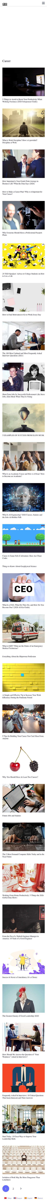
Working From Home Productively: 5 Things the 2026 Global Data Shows (23, 896)
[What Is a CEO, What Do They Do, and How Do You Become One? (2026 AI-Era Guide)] (23, 587)
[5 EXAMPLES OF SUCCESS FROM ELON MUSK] (23, 418)
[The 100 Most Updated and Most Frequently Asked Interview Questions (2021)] (23, 336)
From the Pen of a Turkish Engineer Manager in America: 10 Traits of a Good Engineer (20, 937)
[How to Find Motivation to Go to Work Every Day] (23, 297)
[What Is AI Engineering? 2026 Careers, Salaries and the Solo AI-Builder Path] (23, 497)
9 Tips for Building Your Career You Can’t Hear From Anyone (23, 737)
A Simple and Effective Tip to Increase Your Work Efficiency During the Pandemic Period (21, 696)
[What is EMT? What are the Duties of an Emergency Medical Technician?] (23, 628)
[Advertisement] (23, 34)
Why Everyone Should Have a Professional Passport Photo (22, 233)
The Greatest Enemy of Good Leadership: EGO (20, 1016)
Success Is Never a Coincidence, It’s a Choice (19, 977)
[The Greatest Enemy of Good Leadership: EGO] (23, 998)
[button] (43, 3)
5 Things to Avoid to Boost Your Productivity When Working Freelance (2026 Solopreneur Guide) (22, 100)
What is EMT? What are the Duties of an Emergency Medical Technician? (22, 647)
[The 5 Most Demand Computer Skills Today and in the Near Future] (23, 837)
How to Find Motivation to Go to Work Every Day (21, 314)
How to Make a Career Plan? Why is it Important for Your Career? (22, 192)
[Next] (20, 1188)
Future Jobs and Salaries (11, 815)
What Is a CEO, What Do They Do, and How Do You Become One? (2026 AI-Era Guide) (23, 606)
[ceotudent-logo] (4, 3)
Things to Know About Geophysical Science (19, 566)
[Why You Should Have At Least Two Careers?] (23, 759)
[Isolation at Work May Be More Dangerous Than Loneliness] (23, 1160)
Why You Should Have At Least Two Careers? (20, 777)
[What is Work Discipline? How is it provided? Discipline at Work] (23, 123)
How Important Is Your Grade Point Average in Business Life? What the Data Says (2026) (20, 182)
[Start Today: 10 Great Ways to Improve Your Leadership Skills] (23, 1119)
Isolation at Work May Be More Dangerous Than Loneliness (21, 1178)
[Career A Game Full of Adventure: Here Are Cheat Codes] (23, 538)
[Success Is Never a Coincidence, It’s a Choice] (23, 960)
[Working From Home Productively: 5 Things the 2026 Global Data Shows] (23, 878)
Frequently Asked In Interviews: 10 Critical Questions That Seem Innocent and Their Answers (23, 1096)
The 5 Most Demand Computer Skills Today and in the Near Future (23, 855)
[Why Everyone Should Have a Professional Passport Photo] (23, 215)
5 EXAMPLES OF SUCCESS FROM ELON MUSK (23, 435)
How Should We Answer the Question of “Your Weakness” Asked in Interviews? (20, 1055)
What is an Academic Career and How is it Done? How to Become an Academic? (23, 474)
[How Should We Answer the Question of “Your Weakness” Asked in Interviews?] (23, 1037)
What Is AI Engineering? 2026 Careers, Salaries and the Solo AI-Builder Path (22, 515)
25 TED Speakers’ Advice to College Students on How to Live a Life (23, 274)
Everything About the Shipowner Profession (19, 656)
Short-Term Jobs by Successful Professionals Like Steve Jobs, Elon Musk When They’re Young (23, 395)
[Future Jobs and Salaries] (23, 798)
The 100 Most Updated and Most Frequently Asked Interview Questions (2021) (22, 354)
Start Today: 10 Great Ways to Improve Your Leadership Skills (19, 1137)
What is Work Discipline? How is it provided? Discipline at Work (19, 141)
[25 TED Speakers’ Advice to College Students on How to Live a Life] (23, 256)
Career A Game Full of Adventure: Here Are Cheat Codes (21, 556)
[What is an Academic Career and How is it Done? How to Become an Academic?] (23, 456)
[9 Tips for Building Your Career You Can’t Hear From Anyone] (23, 718)
